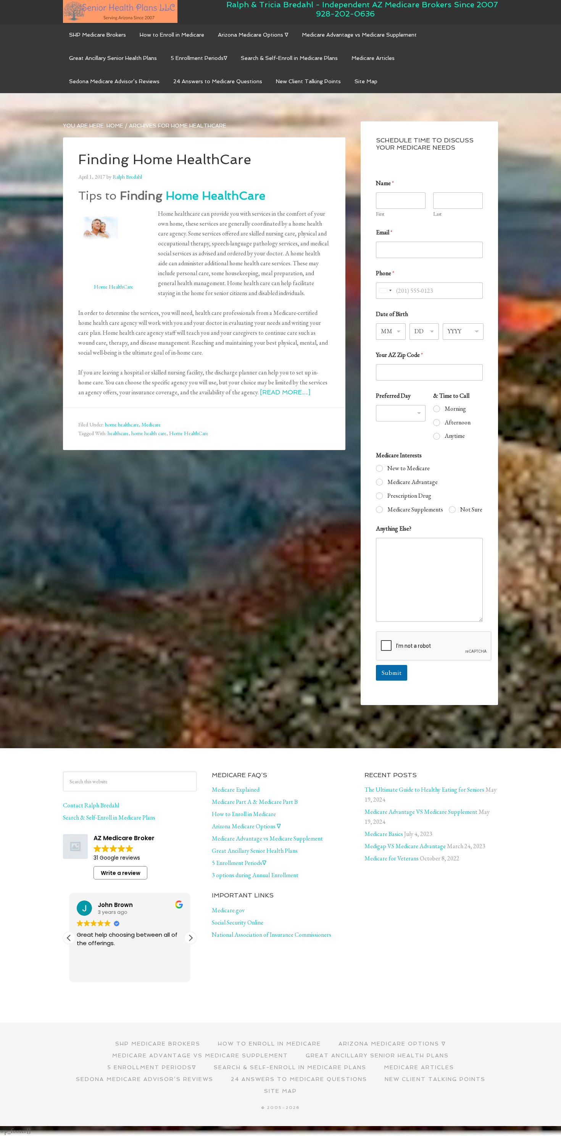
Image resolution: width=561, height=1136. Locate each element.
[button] (190, 938)
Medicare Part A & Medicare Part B (255, 802)
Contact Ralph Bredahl (91, 805)
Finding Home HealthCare (164, 159)
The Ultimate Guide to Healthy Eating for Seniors (424, 790)
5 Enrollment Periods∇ (239, 863)
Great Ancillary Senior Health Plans (255, 851)
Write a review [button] (120, 873)
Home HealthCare (215, 195)
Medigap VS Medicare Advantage (405, 846)
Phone (385, 273)
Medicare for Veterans (391, 858)
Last (437, 214)
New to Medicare (408, 468)
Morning (455, 409)
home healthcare (122, 424)
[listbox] (401, 413)
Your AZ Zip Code (399, 354)
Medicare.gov (228, 910)
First (380, 214)
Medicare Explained (236, 790)
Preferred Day (393, 395)
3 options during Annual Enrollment (255, 875)
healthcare (118, 433)
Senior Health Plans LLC (120, 11)
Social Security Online (237, 922)
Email (384, 232)
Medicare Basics (383, 834)
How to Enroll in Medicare (244, 814)
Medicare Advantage (412, 482)
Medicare (151, 424)
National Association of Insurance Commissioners (271, 935)
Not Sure (471, 509)
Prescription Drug (409, 496)
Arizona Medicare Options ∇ (246, 826)
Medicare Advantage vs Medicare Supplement (267, 838)
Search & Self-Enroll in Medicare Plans (109, 817)
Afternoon (458, 422)
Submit (391, 672)
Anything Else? (393, 528)
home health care (148, 433)
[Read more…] (285, 392)
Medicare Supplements (415, 509)
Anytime (455, 436)
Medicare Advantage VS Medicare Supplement (420, 812)
